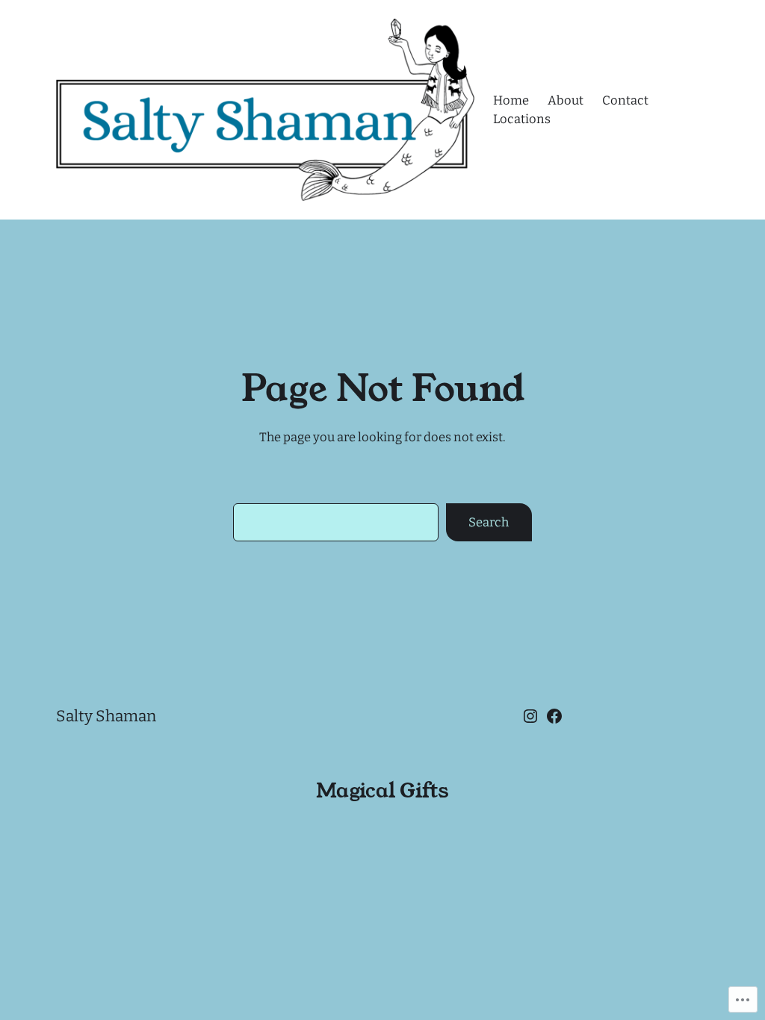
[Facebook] (554, 716)
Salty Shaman (106, 716)
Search (488, 521)
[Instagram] (530, 716)
